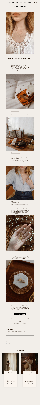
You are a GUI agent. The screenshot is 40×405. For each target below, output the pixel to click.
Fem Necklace (13, 202)
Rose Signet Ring (15, 309)
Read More (11, 383)
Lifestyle (29, 377)
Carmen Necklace (13, 153)
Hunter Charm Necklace (17, 257)
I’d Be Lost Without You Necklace (16, 114)
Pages (13, 2)
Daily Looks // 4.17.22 (10, 374)
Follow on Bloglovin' (20, 314)
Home (10, 2)
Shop (21, 2)
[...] (14, 381)
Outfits (10, 377)
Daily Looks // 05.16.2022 (29, 374)
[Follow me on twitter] (34, 2)
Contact (29, 2)
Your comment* (8, 333)
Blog (8, 377)
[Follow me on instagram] (36, 2)
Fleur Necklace (23, 306)
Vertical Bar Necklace (17, 202)
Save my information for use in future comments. (13, 343)
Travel (17, 2)
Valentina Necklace (15, 161)
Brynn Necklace (18, 153)
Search (24, 2)
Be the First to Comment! (10, 385)
